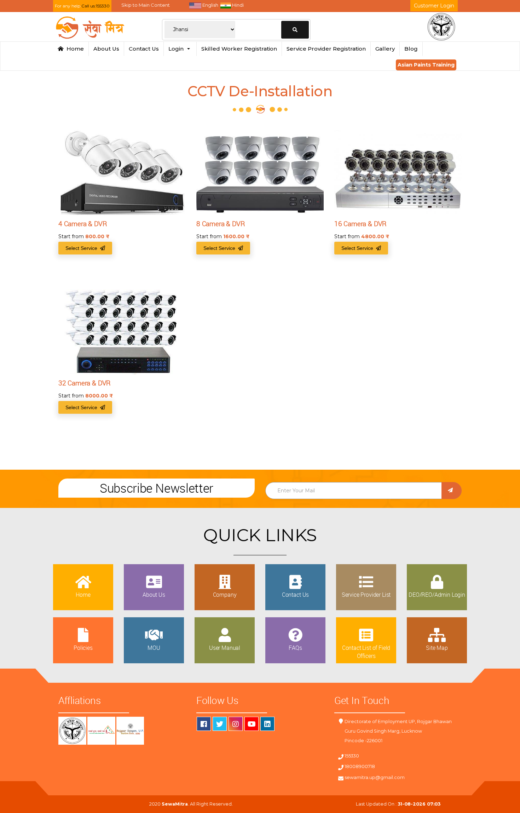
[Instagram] (236, 724)
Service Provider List (366, 595)
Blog (411, 48)
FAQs (295, 648)
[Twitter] (220, 724)
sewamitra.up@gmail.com (375, 777)
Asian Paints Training (426, 65)
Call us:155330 (95, 5)
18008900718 (360, 766)
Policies (83, 648)
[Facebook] (204, 724)
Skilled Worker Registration (239, 48)
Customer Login (434, 5)
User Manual (224, 648)
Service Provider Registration (326, 48)
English (209, 5)
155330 (352, 755)
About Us (106, 48)
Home (74, 48)
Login (177, 48)
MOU (154, 648)
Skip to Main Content (145, 5)
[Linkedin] (267, 724)
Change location (295, 30)
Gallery (385, 48)
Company (225, 595)
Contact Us (144, 48)
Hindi (237, 5)
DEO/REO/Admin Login (437, 595)
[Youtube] (251, 724)
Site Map (437, 648)
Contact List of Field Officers (366, 651)
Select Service (82, 248)
